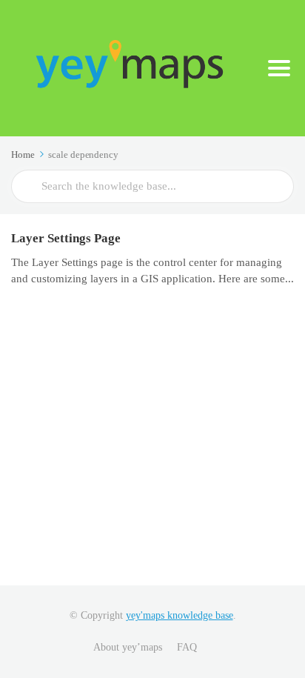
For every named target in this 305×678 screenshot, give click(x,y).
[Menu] (279, 68)
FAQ (187, 647)
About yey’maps (127, 647)
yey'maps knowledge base (179, 615)
